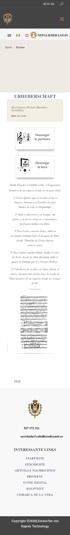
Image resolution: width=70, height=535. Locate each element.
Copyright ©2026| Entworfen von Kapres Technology (35, 523)
